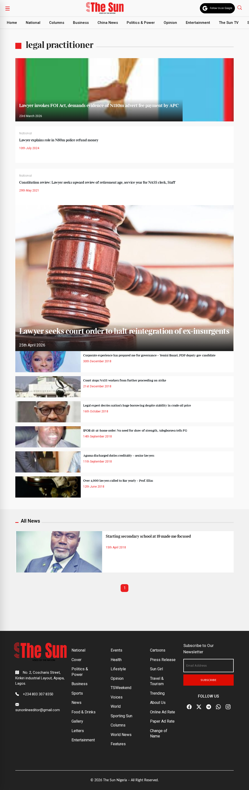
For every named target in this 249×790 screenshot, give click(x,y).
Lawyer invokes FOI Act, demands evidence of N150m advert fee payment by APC (99, 106)
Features (118, 744)
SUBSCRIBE (208, 680)
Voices (117, 697)
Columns (56, 22)
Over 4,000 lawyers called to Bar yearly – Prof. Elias (118, 480)
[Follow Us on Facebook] (189, 707)
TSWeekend (121, 687)
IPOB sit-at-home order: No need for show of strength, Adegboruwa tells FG (135, 430)
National (33, 22)
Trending (157, 693)
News (76, 702)
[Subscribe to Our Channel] (208, 707)
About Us (158, 702)
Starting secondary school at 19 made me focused (148, 536)
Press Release (163, 659)
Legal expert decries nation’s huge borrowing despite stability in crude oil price (137, 405)
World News (121, 734)
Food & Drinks (83, 712)
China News (108, 22)
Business (81, 22)
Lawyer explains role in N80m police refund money (58, 140)
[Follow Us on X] (198, 707)
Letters (77, 730)
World (116, 706)
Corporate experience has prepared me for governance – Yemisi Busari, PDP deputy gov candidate (149, 355)
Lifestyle (118, 669)
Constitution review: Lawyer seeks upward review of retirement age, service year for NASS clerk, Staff (97, 182)
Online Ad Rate (162, 712)
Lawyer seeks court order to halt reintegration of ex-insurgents (124, 331)
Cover (76, 659)
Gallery (77, 721)
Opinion (170, 22)
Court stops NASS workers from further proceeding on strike (124, 380)
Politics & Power (141, 22)
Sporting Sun (121, 716)
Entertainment (198, 22)
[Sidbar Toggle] (7, 8)
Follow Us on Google (221, 8)
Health (116, 659)
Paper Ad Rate (162, 721)
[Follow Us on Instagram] (228, 707)
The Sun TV (229, 22)
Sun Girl (156, 669)
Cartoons (157, 650)
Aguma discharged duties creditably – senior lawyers (118, 455)
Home (12, 22)
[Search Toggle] (240, 7)
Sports (77, 693)
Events (116, 650)
